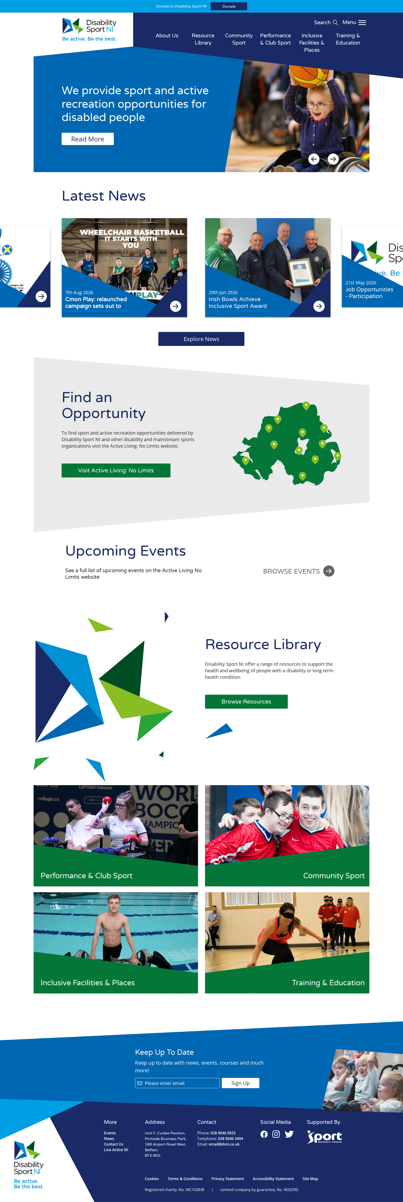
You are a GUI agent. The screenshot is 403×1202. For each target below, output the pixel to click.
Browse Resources (246, 701)
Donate (229, 6)
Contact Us (113, 1144)
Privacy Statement (228, 1178)
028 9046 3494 (220, 1138)
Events (110, 1133)
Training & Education (348, 39)
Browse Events (291, 571)
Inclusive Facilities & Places (311, 43)
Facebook (264, 1134)
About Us (167, 36)
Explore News (201, 339)
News (109, 1138)
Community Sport (239, 39)
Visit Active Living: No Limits (116, 470)
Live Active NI (116, 1149)
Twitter (289, 1134)
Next (333, 159)
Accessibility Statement (273, 1178)
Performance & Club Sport (275, 39)
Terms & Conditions (185, 1178)
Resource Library (203, 39)
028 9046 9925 (216, 1133)
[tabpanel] (201, 114)
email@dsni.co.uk (218, 1144)
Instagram (276, 1134)
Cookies (152, 1178)
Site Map (310, 1178)
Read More (87, 138)
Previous (314, 159)
